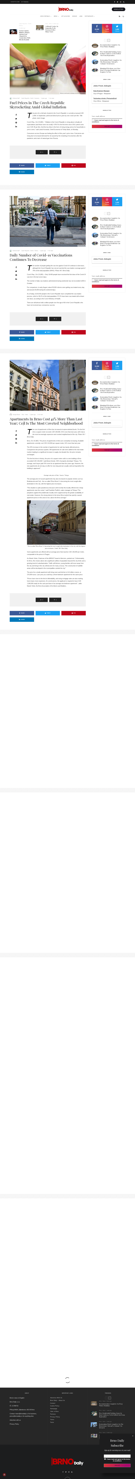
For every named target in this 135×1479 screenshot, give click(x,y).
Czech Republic (45, 16)
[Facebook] (114, 2)
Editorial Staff (16, 98)
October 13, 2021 (61, 1123)
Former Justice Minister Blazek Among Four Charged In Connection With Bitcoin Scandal (24, 35)
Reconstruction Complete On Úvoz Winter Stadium (110, 46)
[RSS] (119, 16)
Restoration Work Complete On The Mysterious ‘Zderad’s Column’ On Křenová (110, 62)
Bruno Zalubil (16, 1428)
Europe (36, 840)
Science (74, 16)
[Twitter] (117, 2)
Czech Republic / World (25, 23)
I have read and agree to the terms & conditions (118, 1460)
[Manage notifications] (4, 1474)
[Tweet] (16, 119)
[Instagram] (120, 2)
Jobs (80, 16)
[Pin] (16, 122)
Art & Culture (65, 16)
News (50, 23)
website (41, 1297)
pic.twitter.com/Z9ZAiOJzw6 (48, 1117)
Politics (21, 25)
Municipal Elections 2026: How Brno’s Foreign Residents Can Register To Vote (110, 70)
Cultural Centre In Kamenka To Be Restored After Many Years (51, 29)
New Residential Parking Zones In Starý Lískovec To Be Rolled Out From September (110, 53)
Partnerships (89, 16)
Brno (55, 16)
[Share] (16, 115)
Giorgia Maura (16, 414)
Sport (26, 1428)
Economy (36, 98)
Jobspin (107, 86)
